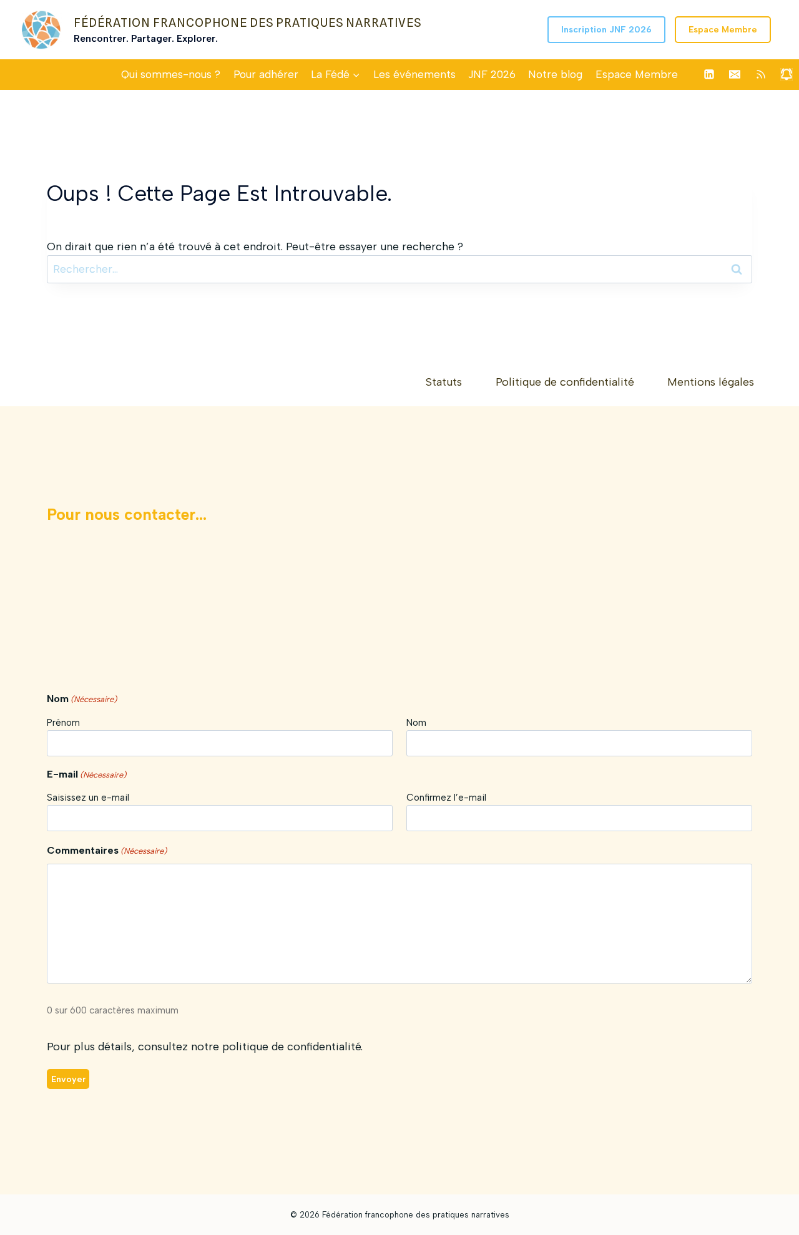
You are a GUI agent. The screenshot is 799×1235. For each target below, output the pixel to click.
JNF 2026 (492, 74)
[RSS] (761, 74)
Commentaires (107, 850)
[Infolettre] (786, 74)
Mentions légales (710, 382)
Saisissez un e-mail (88, 797)
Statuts (444, 382)
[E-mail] (734, 74)
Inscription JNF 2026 (606, 29)
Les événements (414, 74)
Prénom (63, 722)
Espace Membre (723, 29)
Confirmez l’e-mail (446, 797)
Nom (416, 722)
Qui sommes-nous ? (170, 74)
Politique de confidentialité (565, 382)
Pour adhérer (265, 74)
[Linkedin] (709, 74)
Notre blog (555, 74)
